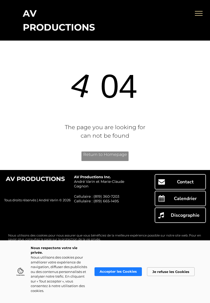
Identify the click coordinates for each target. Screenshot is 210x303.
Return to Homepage (105, 154)
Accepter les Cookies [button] (118, 271)
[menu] (198, 13)
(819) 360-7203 (106, 196)
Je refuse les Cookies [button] (170, 272)
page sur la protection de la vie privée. (72, 239)
